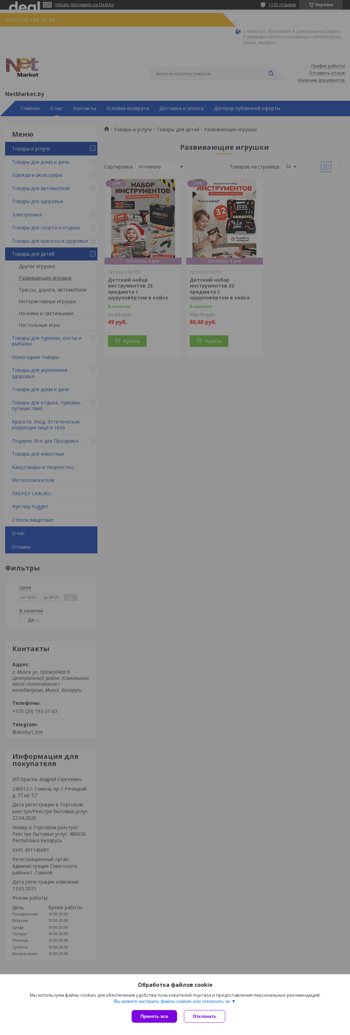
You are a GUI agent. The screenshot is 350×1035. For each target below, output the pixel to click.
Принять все (154, 1016)
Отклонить (204, 1016)
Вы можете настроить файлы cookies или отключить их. (172, 1001)
